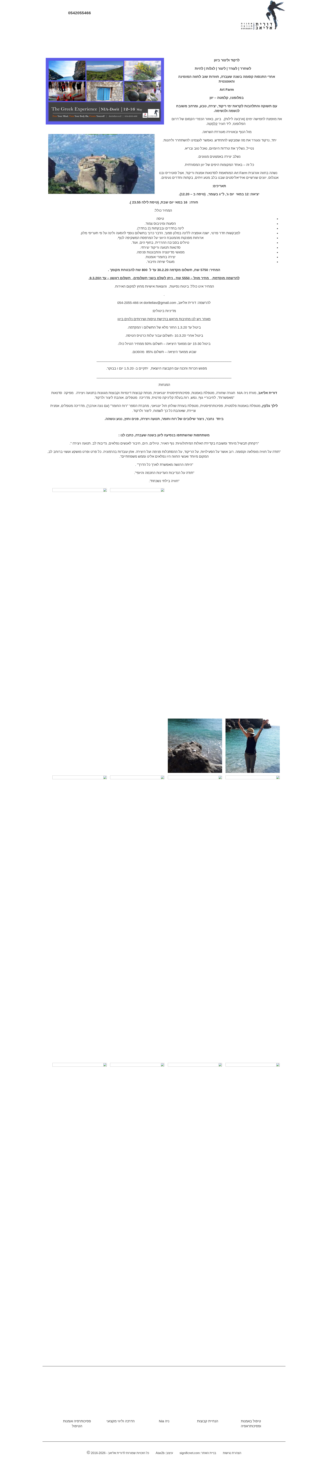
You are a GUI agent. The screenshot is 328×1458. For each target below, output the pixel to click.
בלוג (120, 26)
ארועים (136, 26)
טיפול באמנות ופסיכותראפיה (251, 1423)
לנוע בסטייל (82, 26)
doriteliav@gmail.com (160, 303)
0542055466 (79, 13)
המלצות (104, 26)
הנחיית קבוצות (207, 1421)
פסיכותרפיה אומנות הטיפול (77, 1423)
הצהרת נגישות (232, 1453)
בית (223, 26)
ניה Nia (164, 1421)
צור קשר (60, 26)
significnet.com (190, 1453)
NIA (173, 26)
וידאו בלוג (156, 26)
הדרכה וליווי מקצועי (120, 1421)
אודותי (208, 26)
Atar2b (160, 1453)
